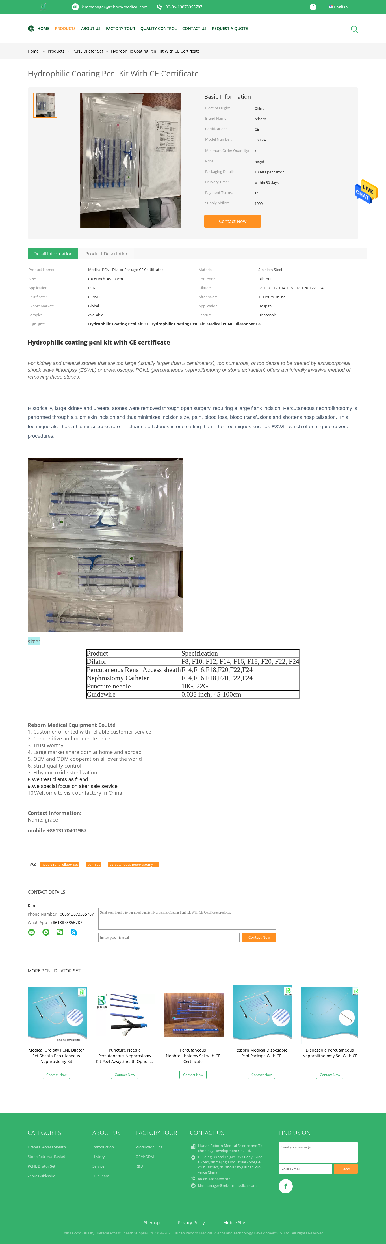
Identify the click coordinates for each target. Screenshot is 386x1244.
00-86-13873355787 (184, 7)
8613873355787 (67, 922)
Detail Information (53, 254)
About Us (91, 28)
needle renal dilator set (60, 864)
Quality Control (158, 28)
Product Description (107, 254)
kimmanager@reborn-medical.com (115, 7)
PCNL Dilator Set (41, 1166)
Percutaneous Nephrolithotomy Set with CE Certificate (193, 1055)
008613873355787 (77, 914)
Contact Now (232, 221)
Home (43, 28)
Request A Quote (230, 28)
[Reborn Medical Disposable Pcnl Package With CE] (262, 1014)
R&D (139, 1166)
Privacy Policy (191, 1222)
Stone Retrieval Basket (46, 1156)
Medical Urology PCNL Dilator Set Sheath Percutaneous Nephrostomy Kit (56, 1055)
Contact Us (194, 28)
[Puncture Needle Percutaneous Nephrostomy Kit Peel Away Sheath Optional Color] (125, 1014)
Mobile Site (234, 1222)
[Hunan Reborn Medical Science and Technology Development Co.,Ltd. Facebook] (314, 7)
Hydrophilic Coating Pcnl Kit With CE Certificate (155, 51)
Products (65, 28)
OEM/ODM (145, 1156)
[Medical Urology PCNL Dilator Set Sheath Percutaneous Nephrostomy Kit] (57, 1014)
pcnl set (94, 864)
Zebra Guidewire (41, 1175)
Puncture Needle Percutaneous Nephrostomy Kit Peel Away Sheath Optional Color (124, 1058)
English (341, 7)
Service (98, 1166)
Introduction (103, 1147)
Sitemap (152, 1222)
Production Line (149, 1147)
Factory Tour (120, 28)
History (98, 1156)
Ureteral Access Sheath (47, 1147)
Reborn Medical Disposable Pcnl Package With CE (261, 1052)
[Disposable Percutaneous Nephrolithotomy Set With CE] (331, 1014)
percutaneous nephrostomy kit (133, 864)
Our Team (100, 1175)
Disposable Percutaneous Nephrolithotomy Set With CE (329, 1052)
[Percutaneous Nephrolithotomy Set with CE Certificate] (194, 1014)
